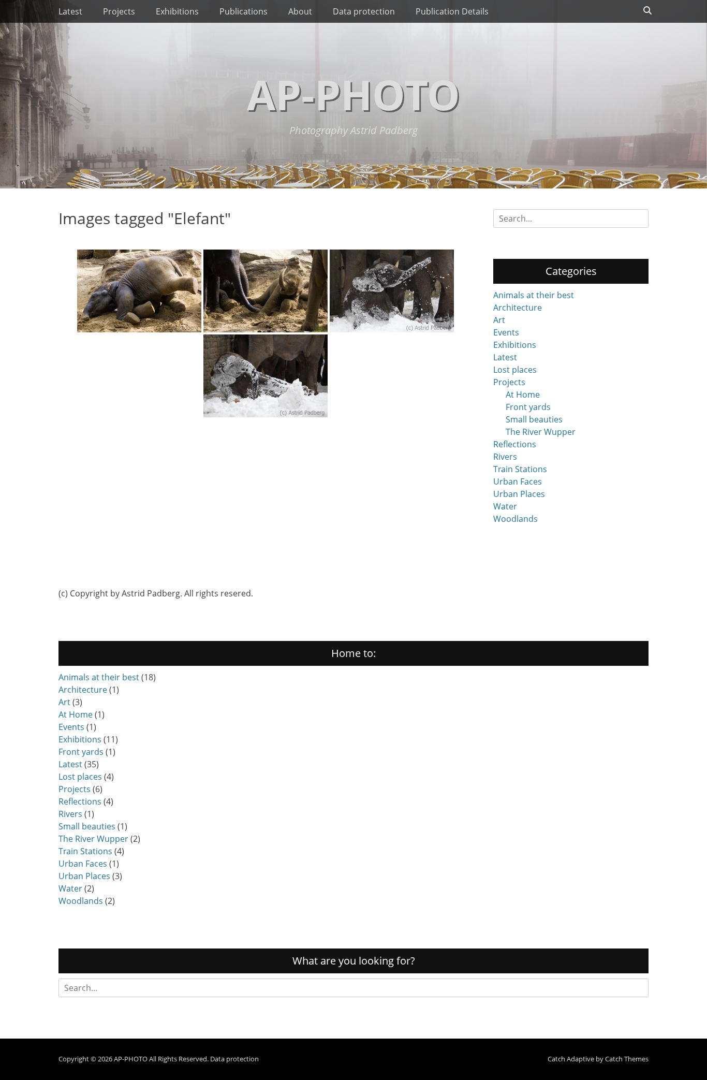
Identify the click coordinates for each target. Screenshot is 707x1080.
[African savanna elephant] (139, 291)
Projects (119, 11)
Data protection (364, 11)
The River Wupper (541, 431)
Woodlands (515, 518)
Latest (70, 11)
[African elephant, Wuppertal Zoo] (392, 291)
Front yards (528, 407)
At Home (523, 394)
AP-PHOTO (353, 94)
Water (505, 506)
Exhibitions (177, 11)
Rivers (505, 456)
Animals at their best (533, 295)
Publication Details (452, 11)
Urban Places (519, 494)
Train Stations (520, 469)
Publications (243, 11)
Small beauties (534, 419)
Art (499, 320)
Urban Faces (517, 481)
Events (506, 332)
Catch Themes (627, 1058)
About (300, 11)
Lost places (515, 369)
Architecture (517, 307)
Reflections (514, 444)
